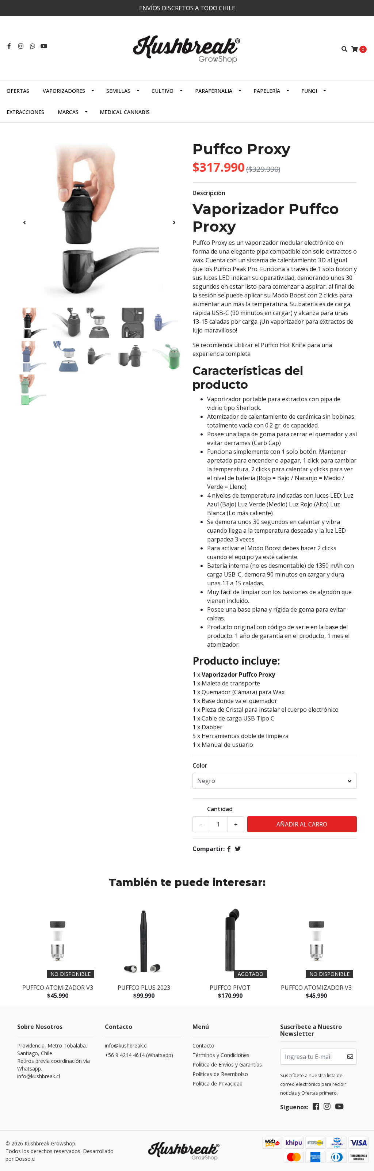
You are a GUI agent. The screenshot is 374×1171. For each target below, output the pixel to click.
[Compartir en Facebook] (229, 849)
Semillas (118, 90)
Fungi (309, 90)
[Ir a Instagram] (20, 46)
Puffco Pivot (230, 988)
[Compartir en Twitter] (238, 849)
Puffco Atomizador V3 (57, 988)
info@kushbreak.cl (126, 1045)
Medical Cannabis (125, 112)
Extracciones (25, 112)
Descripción (208, 193)
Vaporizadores (64, 90)
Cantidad (220, 809)
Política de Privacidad (217, 1083)
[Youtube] (44, 46)
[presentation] (24, 222)
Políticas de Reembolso (220, 1074)
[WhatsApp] (32, 46)
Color (199, 765)
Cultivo (162, 90)
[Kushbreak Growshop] (187, 48)
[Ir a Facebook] (9, 46)
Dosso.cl (25, 1158)
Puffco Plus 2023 (144, 988)
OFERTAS (18, 90)
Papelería (266, 90)
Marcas (68, 112)
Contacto (203, 1045)
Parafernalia (213, 90)
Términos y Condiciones (220, 1055)
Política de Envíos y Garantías (227, 1064)
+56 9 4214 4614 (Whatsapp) (139, 1055)
